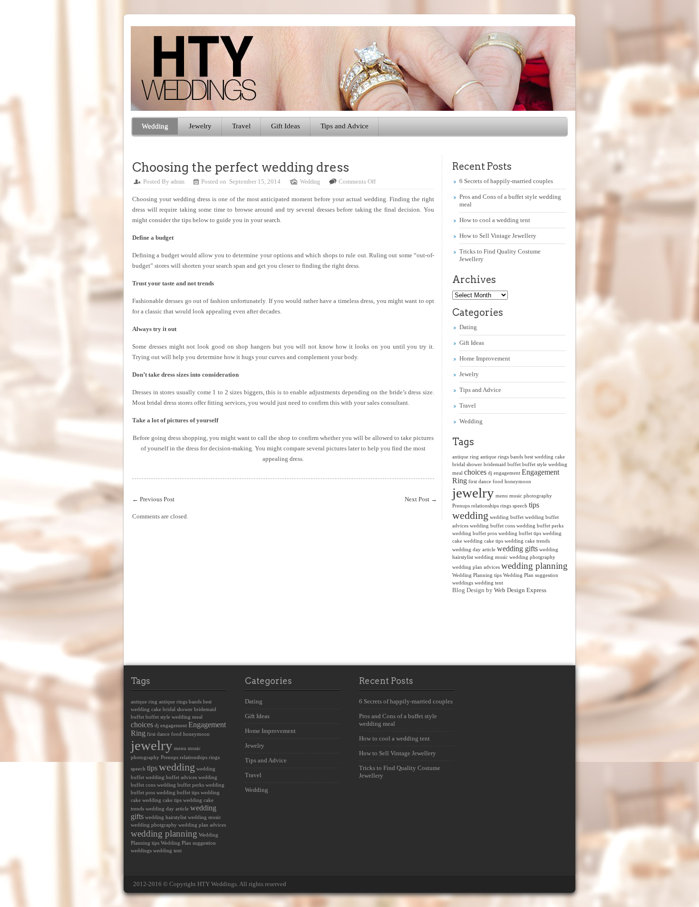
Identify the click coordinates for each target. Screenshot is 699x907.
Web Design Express (520, 590)
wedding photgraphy (532, 557)
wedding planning (534, 566)
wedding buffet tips (519, 533)
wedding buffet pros (474, 533)
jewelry (473, 492)
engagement (507, 473)
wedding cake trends (527, 541)
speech (520, 505)
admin (177, 181)
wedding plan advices (476, 567)
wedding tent (489, 582)
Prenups (461, 505)
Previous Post (153, 499)
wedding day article (473, 549)
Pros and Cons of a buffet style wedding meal (398, 719)
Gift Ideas (285, 126)
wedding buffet (507, 517)
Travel (241, 126)
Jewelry (200, 126)
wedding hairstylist (165, 817)
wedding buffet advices (171, 777)
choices (475, 472)
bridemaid (495, 464)
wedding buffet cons (492, 525)
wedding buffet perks (539, 525)
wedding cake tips (483, 541)
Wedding (155, 126)
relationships (485, 505)
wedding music (491, 557)
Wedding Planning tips (477, 575)
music (515, 495)
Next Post (421, 499)
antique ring (465, 456)
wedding (470, 515)
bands (516, 456)
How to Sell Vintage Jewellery (497, 235)
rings (505, 505)
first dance (479, 481)
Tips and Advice (344, 126)
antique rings (494, 456)
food (498, 481)
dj (490, 473)
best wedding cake (544, 456)
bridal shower (467, 464)
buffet (514, 464)
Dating (468, 327)
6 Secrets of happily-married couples (506, 181)
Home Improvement (484, 358)
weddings (462, 582)
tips (534, 505)
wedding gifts (517, 549)
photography (538, 495)
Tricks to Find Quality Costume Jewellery (399, 771)
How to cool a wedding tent (494, 220)
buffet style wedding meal (174, 717)
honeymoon (518, 481)
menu (501, 495)
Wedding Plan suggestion (530, 575)
